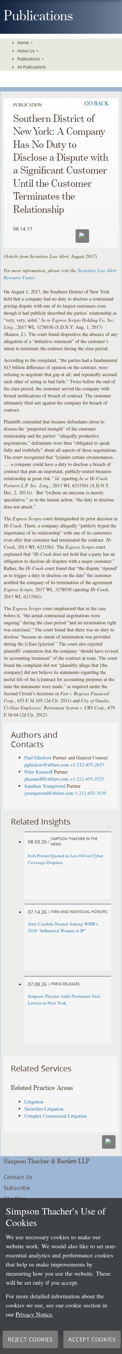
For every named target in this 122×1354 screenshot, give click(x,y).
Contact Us (18, 1177)
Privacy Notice (34, 1314)
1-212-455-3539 (90, 793)
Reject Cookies (30, 1339)
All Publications (31, 67)
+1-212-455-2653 (87, 764)
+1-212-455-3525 (87, 779)
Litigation (33, 1101)
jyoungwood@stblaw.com (49, 793)
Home (23, 42)
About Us (26, 50)
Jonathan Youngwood (44, 786)
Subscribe (17, 1188)
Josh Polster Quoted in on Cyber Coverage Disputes (65, 859)
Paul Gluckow (38, 757)
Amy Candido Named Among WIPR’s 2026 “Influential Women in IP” (63, 927)
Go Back (96, 103)
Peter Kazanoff (38, 772)
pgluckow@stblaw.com (46, 764)
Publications (28, 58)
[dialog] (61, 1276)
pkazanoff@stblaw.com (46, 779)
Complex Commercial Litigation (55, 1116)
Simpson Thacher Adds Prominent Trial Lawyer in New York (64, 999)
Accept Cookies (92, 1339)
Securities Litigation (43, 1108)
